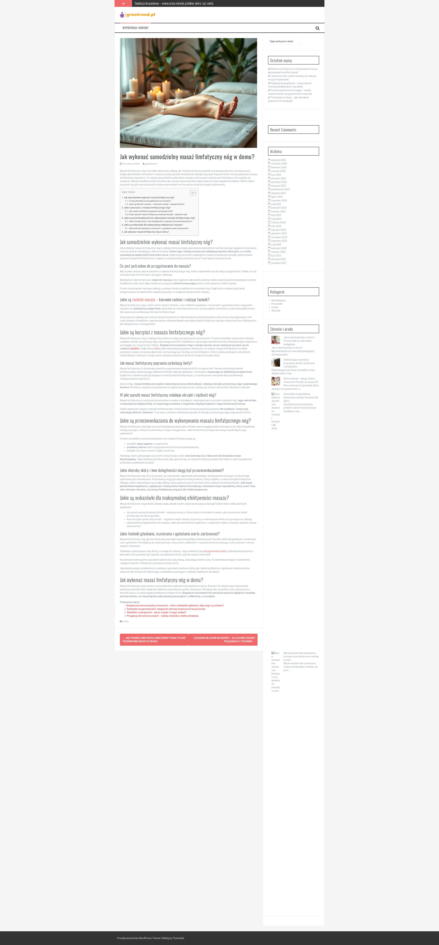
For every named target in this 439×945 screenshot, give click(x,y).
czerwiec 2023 (279, 240)
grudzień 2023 (279, 233)
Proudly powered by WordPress (134, 938)
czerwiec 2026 (279, 163)
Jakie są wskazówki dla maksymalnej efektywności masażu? (153, 225)
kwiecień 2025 (279, 207)
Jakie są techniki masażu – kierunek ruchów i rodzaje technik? (156, 204)
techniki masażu (143, 299)
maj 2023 (276, 244)
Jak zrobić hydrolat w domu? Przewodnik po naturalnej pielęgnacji (299, 341)
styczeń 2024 (278, 229)
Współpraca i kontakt (135, 28)
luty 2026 (276, 174)
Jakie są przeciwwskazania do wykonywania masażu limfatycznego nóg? (159, 218)
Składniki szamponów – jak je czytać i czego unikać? (156, 612)
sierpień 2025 (278, 193)
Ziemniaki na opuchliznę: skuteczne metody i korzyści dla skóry (301, 397)
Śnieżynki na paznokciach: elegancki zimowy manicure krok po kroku (166, 609)
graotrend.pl (151, 163)
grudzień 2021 (279, 263)
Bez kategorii (278, 300)
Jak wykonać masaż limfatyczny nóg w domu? (146, 232)
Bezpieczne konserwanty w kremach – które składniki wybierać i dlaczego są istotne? (175, 605)
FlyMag (165, 938)
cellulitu (134, 348)
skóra (157, 348)
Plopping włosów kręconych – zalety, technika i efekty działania (163, 615)
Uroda (125, 621)
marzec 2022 (278, 251)
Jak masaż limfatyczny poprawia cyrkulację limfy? (151, 211)
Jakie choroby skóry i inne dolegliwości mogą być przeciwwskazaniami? (160, 221)
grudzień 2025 (279, 182)
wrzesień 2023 (279, 237)
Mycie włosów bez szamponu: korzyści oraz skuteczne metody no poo (301, 656)
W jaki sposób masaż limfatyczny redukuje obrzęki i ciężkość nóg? (158, 214)
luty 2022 (276, 255)
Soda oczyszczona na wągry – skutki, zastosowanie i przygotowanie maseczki (178, 3)
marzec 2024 (278, 222)
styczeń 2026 (278, 178)
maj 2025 (276, 204)
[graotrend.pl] (137, 14)
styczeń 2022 (278, 259)
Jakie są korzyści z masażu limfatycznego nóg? (147, 207)
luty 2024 (276, 226)
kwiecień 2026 (279, 167)
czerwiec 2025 (279, 200)
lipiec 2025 (277, 196)
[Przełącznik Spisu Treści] (191, 193)
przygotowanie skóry (215, 551)
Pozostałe (277, 303)
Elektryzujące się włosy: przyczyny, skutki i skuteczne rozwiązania (299, 363)
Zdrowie (275, 310)
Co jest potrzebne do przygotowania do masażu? (150, 201)
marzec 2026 (278, 171)
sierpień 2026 (278, 160)
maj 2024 (276, 219)
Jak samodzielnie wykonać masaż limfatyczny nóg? (149, 197)
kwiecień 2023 (279, 248)
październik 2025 (280, 189)
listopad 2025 (278, 185)
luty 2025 (276, 215)
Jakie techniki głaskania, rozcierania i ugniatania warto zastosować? (158, 228)
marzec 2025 (278, 211)
